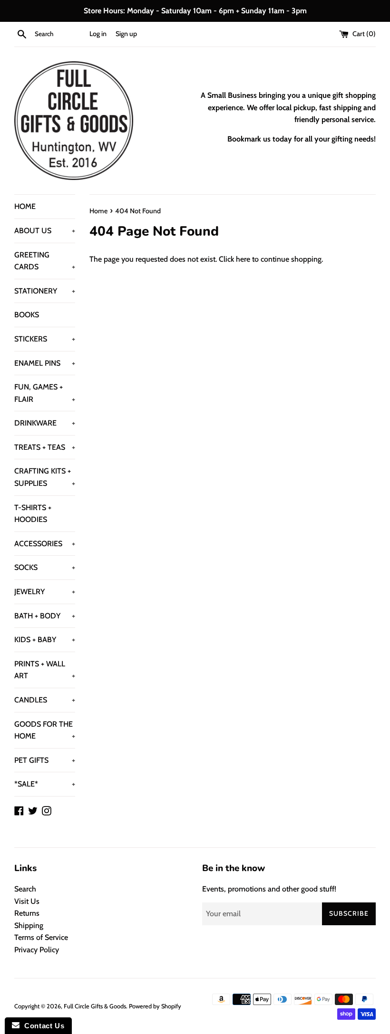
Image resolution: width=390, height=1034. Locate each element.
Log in (98, 33)
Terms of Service (41, 937)
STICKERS (44, 338)
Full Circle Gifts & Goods (95, 1006)
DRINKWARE (44, 422)
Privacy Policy (36, 949)
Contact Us (42, 1026)
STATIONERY (44, 290)
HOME (25, 206)
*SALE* (44, 783)
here (243, 259)
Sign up (126, 33)
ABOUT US (44, 230)
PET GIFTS (44, 760)
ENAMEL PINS (44, 363)
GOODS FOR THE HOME (44, 730)
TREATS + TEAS (44, 447)
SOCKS (44, 567)
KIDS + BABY (44, 639)
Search (25, 888)
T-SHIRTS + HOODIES (32, 513)
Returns (26, 913)
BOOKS (26, 314)
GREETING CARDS (44, 261)
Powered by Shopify (155, 1006)
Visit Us (26, 901)
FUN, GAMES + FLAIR (44, 393)
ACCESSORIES (44, 543)
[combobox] (60, 34)
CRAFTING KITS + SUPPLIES (44, 477)
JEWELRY (44, 591)
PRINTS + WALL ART (44, 670)
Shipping (28, 925)
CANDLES (44, 699)
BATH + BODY (44, 615)
